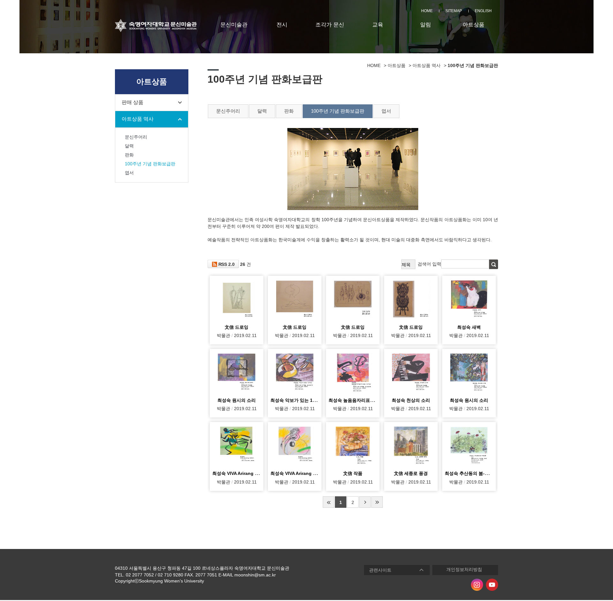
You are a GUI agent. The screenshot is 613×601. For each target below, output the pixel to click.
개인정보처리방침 (464, 569)
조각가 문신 (329, 25)
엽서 (129, 172)
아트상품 (473, 25)
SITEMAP (453, 11)
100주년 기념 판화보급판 (150, 163)
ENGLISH (483, 11)
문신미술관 (233, 25)
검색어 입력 (429, 264)
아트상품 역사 (138, 119)
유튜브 (492, 585)
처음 (328, 502)
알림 (425, 25)
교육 (377, 25)
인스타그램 (477, 585)
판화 (129, 154)
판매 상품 (132, 102)
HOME (427, 11)
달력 (129, 145)
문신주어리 (136, 136)
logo (156, 25)
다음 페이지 (365, 502)
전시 (281, 25)
